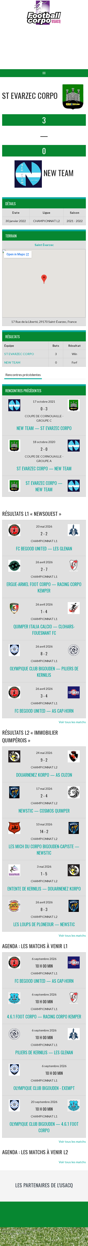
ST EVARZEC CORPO (19, 354)
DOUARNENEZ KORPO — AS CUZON (44, 775)
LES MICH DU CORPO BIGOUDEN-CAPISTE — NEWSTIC (44, 849)
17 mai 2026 (44, 788)
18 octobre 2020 (44, 442)
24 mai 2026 (44, 753)
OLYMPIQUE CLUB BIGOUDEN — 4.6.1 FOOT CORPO (44, 1127)
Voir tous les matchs (72, 722)
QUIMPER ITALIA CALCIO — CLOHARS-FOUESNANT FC (44, 629)
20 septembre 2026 (44, 1102)
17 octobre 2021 (44, 401)
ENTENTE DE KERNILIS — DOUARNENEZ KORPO (44, 888)
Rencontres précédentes (23, 375)
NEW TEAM (12, 362)
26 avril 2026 (44, 562)
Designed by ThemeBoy (16, 1233)
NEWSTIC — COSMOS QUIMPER (44, 810)
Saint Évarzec (44, 245)
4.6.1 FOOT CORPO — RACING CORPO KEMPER (44, 1016)
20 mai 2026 (44, 526)
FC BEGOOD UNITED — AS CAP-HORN (44, 711)
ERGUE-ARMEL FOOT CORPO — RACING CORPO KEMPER (44, 587)
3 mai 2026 (44, 866)
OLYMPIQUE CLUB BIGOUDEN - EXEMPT (44, 1088)
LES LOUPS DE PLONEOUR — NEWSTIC (44, 924)
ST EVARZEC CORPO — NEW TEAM (44, 468)
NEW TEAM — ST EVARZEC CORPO (44, 428)
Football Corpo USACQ (44, 50)
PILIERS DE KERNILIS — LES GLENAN (44, 1052)
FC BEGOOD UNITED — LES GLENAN (44, 548)
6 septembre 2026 (44, 959)
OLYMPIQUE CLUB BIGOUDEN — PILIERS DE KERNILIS (44, 671)
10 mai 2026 (44, 824)
